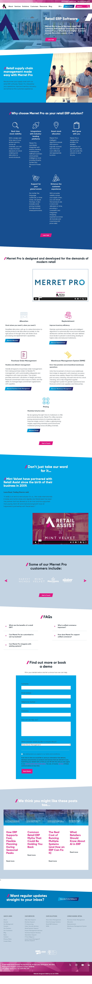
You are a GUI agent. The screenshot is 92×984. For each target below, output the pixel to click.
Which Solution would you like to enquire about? (39, 742)
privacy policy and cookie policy (35, 764)
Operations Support (30, 935)
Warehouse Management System (77, 926)
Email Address (27, 693)
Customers (34, 6)
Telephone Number (29, 702)
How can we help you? (29, 720)
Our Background (8, 924)
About (10, 6)
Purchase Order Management (76, 919)
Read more (10, 861)
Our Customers (8, 930)
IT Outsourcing (29, 924)
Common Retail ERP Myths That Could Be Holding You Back (34, 840)
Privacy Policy (8, 939)
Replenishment (71, 924)
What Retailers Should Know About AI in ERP (77, 838)
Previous (6, 580)
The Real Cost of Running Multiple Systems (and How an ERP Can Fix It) (57, 842)
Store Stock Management (53, 919)
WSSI (47, 926)
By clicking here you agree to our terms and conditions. (41, 754)
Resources (43, 6)
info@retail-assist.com (68, 1)
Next (86, 580)
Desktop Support (30, 922)
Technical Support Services (33, 932)
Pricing (69, 928)
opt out (60, 764)
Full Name (25, 684)
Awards (6, 922)
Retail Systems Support (31, 928)
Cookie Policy (7, 941)
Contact (6, 937)
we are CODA (54, 973)
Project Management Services (33, 930)
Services (17, 6)
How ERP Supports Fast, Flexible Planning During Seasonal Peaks (12, 842)
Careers (6, 926)
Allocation (70, 922)
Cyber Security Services (32, 926)
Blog (50, 6)
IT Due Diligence (29, 937)
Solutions (25, 6)
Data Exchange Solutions (53, 922)
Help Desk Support (30, 919)
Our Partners (7, 928)
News (5, 935)
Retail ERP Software (52, 924)
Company (24, 711)
